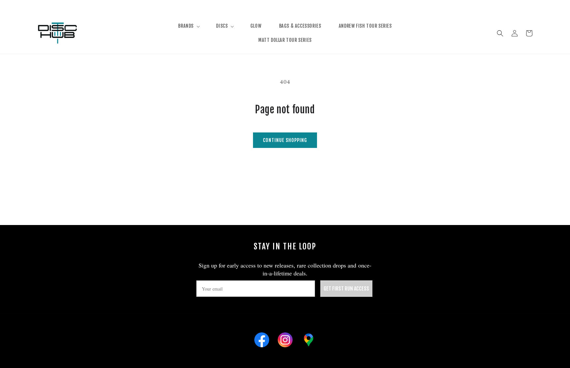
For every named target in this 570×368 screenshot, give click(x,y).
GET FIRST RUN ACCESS (346, 288)
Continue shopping (285, 140)
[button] (188, 26)
